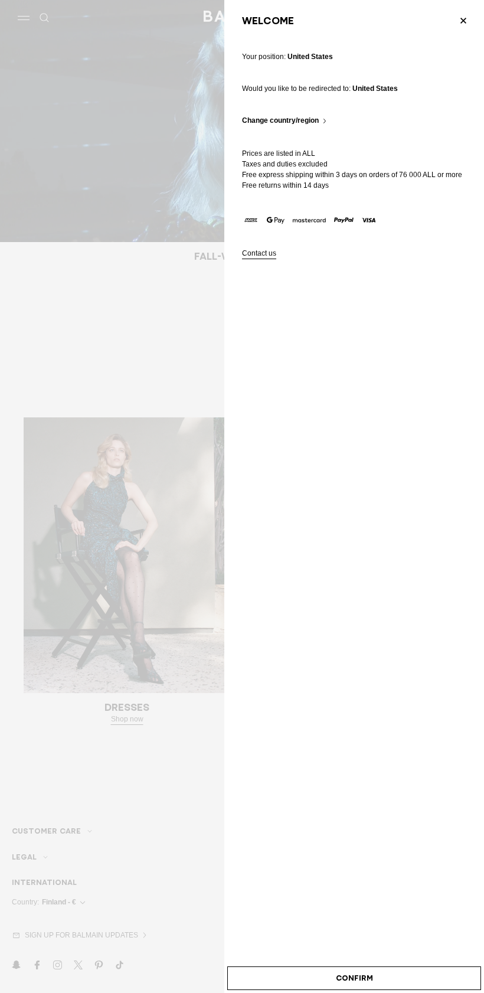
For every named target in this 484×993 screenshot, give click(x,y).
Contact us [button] (259, 253)
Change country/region (280, 121)
